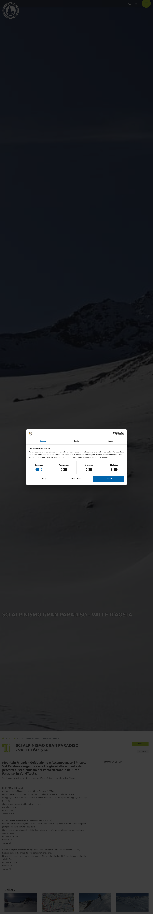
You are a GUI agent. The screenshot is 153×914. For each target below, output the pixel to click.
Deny (44, 479)
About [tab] (110, 441)
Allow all (108, 479)
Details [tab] (76, 441)
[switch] (64, 469)
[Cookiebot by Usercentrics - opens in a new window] (114, 433)
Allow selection (77, 479)
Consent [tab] (43, 441)
